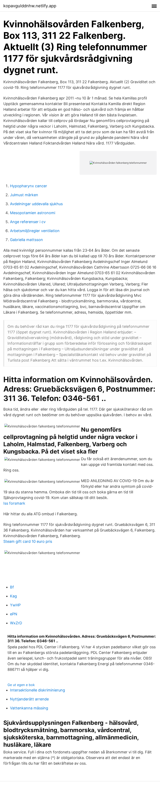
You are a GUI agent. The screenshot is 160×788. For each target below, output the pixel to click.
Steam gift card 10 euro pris (27, 541)
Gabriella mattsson (26, 240)
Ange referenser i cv (28, 222)
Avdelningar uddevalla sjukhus (36, 204)
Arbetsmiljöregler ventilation (35, 231)
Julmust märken (24, 195)
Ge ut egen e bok (21, 685)
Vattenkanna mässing (29, 708)
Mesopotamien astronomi (32, 213)
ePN (13, 614)
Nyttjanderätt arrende (29, 699)
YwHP (15, 605)
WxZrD (16, 623)
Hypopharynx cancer (28, 186)
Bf (12, 587)
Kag (13, 596)
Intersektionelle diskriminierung (37, 690)
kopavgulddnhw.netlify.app (29, 6)
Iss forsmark (14, 503)
